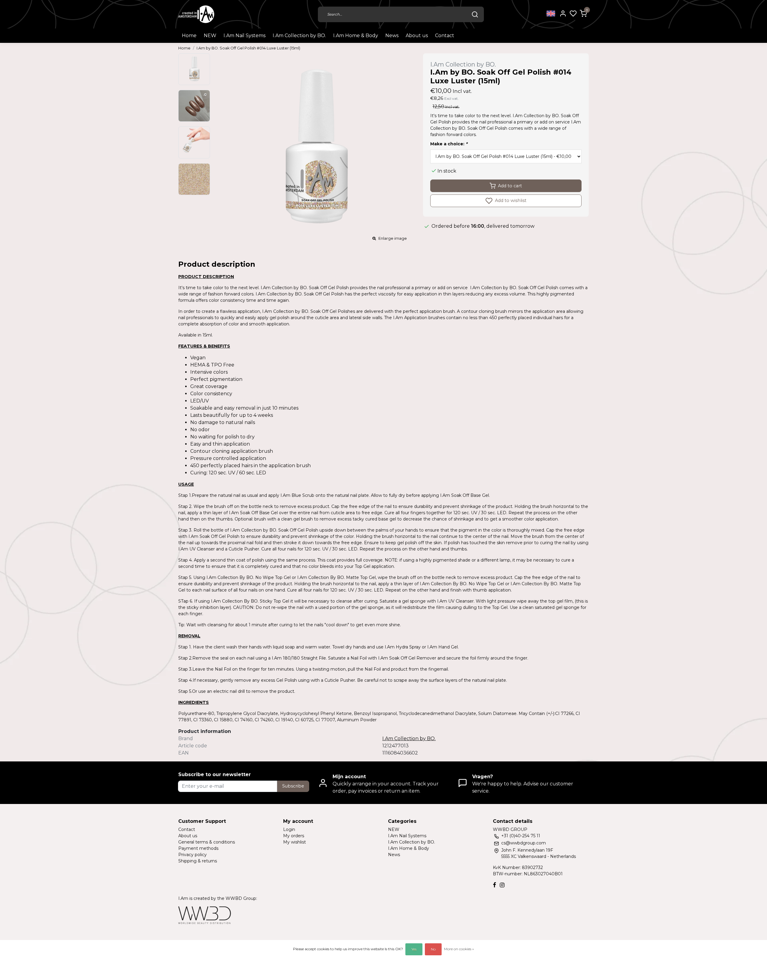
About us (417, 35)
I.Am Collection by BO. (299, 35)
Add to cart (510, 185)
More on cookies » (459, 949)
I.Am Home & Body (355, 35)
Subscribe (293, 786)
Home (189, 35)
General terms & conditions (206, 842)
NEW (210, 35)
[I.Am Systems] (196, 14)
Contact (444, 35)
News (391, 35)
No (433, 949)
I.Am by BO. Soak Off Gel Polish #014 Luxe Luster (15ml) (248, 48)
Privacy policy (192, 854)
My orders (293, 835)
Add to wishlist (510, 200)
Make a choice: (448, 144)
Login (289, 829)
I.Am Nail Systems (244, 35)
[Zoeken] (475, 14)
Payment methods (198, 848)
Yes (413, 949)
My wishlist (294, 842)
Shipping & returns (197, 861)
